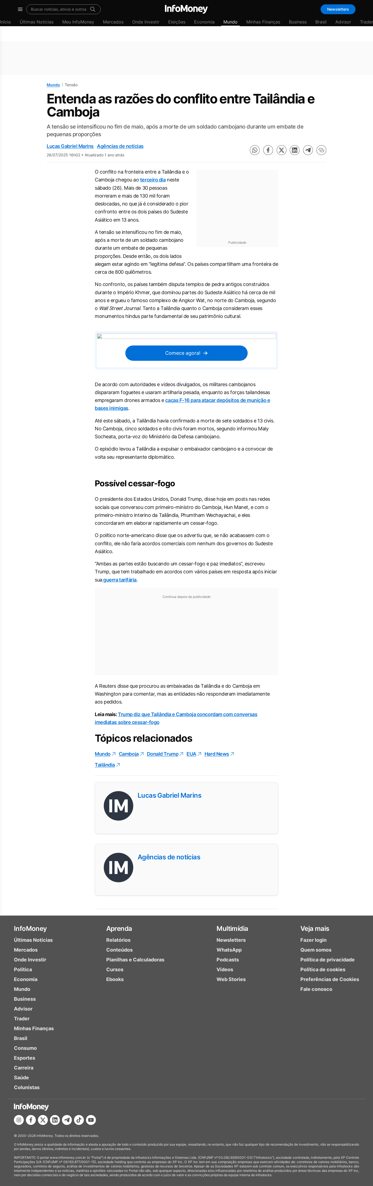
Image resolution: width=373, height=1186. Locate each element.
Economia (204, 22)
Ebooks (115, 979)
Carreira (23, 1068)
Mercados (113, 22)
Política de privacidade (327, 959)
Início (5, 22)
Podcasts (228, 959)
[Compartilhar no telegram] (308, 150)
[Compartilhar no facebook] (268, 150)
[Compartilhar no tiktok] (79, 1120)
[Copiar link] (321, 150)
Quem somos (315, 950)
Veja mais (314, 928)
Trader (21, 1018)
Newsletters (338, 9)
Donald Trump (163, 754)
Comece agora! (182, 353)
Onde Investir (145, 22)
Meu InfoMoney (78, 22)
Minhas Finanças (263, 22)
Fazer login (313, 940)
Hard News (217, 754)
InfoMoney (30, 928)
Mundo (230, 22)
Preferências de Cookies (329, 979)
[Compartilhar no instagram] (19, 1120)
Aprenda (119, 928)
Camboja (129, 754)
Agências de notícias (120, 146)
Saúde (21, 1077)
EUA (191, 754)
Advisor (343, 22)
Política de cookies (322, 969)
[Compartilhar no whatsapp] (255, 150)
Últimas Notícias (37, 22)
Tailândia (105, 765)
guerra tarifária (119, 580)
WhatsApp (229, 950)
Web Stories (231, 979)
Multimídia (232, 928)
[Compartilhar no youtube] (91, 1120)
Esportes (24, 1058)
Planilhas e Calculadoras (135, 959)
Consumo (25, 1048)
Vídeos (225, 969)
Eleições (176, 22)
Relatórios (118, 940)
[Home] (186, 9)
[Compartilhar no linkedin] (295, 150)
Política (23, 969)
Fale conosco (316, 989)
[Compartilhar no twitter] (281, 150)
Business (298, 22)
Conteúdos (119, 950)
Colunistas (27, 1087)
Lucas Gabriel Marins (70, 146)
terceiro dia (153, 180)
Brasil (321, 22)
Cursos (114, 969)
